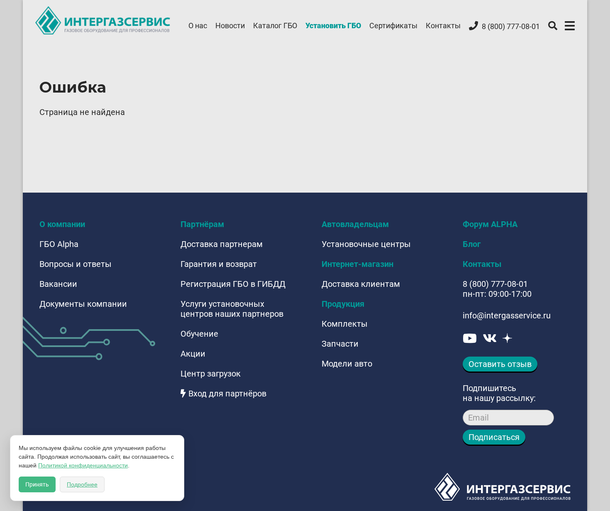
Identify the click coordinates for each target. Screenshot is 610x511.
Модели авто (347, 364)
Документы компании (83, 304)
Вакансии (58, 284)
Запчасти (340, 344)
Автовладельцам (355, 224)
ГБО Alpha (58, 244)
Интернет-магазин (357, 264)
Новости (230, 25)
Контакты (443, 25)
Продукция (343, 304)
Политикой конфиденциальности (83, 465)
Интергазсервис (103, 20)
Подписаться (494, 437)
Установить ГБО (333, 25)
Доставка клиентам (361, 284)
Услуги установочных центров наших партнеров (232, 309)
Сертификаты (393, 25)
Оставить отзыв (500, 364)
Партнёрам (202, 224)
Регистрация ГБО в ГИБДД (233, 284)
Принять (37, 484)
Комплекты (345, 324)
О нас (197, 25)
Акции (193, 354)
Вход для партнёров (227, 394)
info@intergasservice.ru (507, 315)
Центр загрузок (211, 374)
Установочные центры (366, 244)
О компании (62, 224)
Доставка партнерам (222, 244)
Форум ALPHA (490, 224)
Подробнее (82, 484)
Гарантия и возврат (219, 264)
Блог (472, 244)
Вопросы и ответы (75, 264)
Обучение (199, 334)
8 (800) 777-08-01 (495, 284)
